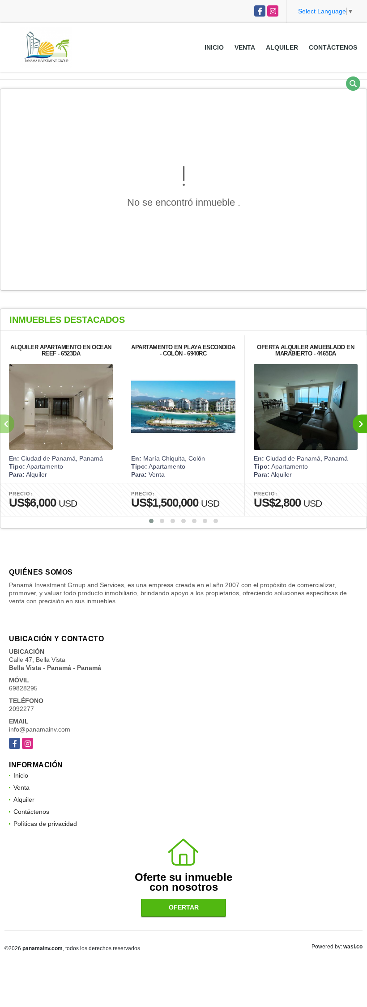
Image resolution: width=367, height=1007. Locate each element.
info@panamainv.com (39, 729)
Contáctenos (333, 47)
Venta (245, 47)
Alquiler (282, 47)
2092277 (21, 708)
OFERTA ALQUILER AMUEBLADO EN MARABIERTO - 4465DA (305, 350)
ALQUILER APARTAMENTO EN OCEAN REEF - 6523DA (60, 350)
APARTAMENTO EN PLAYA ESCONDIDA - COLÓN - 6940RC (183, 350)
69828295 (23, 688)
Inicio (214, 47)
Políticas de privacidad (45, 823)
